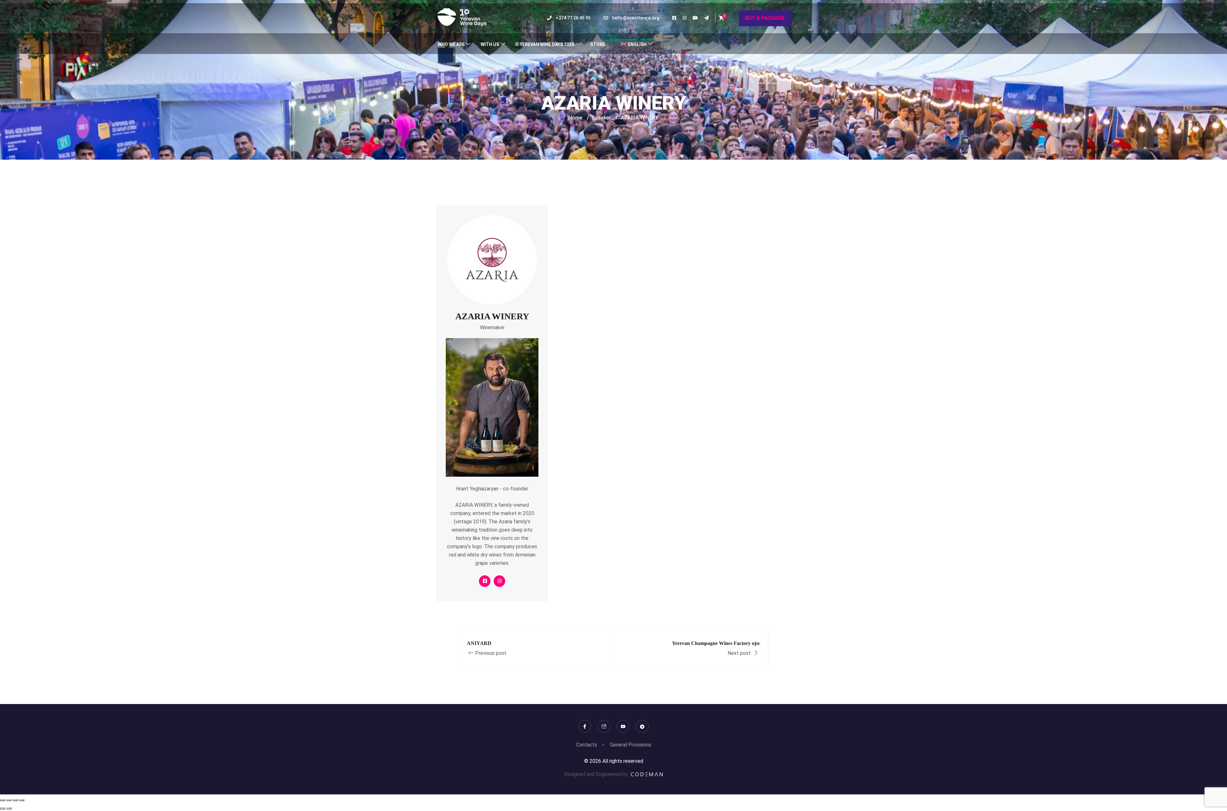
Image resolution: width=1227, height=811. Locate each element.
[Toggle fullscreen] (9, 800)
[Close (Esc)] (21, 800)
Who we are (451, 44)
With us (490, 44)
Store (597, 44)
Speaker (601, 118)
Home (575, 118)
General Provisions (630, 745)
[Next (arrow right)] (9, 808)
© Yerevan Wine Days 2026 (544, 44)
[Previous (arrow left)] (2, 808)
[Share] (15, 800)
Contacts (586, 745)
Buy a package (764, 18)
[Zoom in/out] (2, 800)
